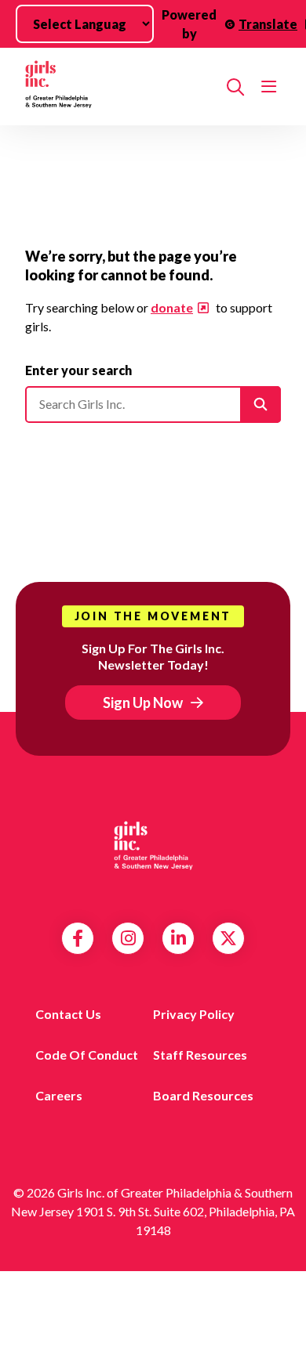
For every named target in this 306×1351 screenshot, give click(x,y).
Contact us (68, 1013)
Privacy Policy (194, 1013)
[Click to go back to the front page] (119, 86)
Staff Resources (200, 1054)
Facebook (77, 938)
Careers (58, 1095)
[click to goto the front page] (153, 848)
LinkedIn (178, 938)
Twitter (228, 938)
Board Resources (203, 1095)
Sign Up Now (143, 702)
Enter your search (78, 370)
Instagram (128, 938)
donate (172, 307)
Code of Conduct (86, 1054)
